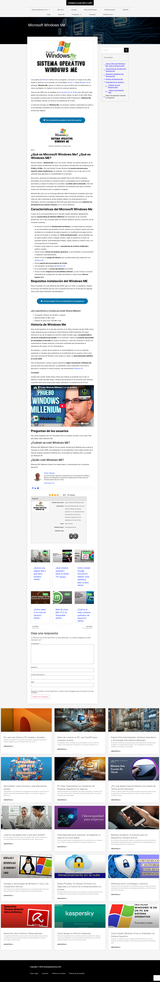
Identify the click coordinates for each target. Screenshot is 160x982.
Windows (45, 80)
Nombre (34, 667)
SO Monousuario (109, 10)
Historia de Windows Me (114, 79)
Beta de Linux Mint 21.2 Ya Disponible (62, 612)
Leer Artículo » (8, 746)
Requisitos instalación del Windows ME (115, 75)
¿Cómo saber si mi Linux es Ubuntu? (40, 612)
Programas (75, 14)
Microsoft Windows (90, 10)
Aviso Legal (34, 973)
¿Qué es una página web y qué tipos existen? (24, 835)
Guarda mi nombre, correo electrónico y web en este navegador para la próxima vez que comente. (62, 691)
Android (74, 10)
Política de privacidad (76, 973)
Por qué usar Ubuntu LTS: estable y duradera (24, 737)
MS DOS (125, 10)
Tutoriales (92, 14)
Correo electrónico (38, 674)
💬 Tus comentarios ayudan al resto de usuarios (62, 120)
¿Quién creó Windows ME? (116, 91)
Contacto (45, 973)
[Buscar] (126, 50)
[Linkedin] (35, 488)
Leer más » (37, 579)
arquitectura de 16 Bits (69, 92)
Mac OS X (61, 10)
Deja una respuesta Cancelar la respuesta (116, 97)
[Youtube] (38, 488)
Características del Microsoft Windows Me (116, 70)
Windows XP (78, 368)
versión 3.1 (71, 82)
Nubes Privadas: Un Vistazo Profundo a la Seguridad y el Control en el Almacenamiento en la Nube (79, 887)
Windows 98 (39, 260)
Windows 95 (61, 266)
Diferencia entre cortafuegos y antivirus (129, 884)
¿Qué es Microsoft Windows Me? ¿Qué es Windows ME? (115, 65)
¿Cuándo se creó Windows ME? (114, 86)
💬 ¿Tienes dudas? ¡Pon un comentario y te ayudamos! (62, 301)
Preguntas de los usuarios (115, 82)
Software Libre (108, 14)
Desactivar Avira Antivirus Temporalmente (23, 933)
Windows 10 (83, 82)
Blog (48, 14)
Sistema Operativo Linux (40, 10)
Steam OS (61, 14)
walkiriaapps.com (49, 483)
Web (32, 682)
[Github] (33, 488)
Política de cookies (58, 973)
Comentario (35, 643)
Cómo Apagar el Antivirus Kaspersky (74, 933)
